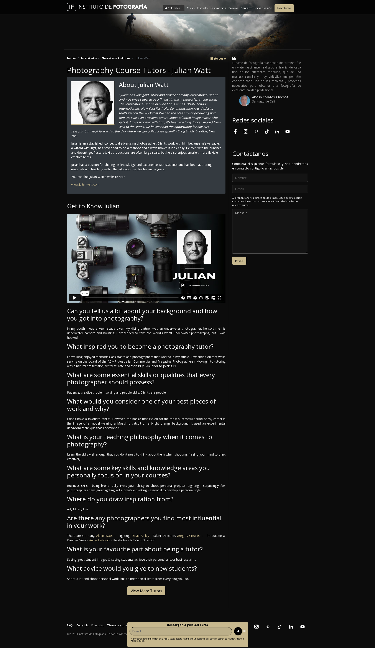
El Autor (217, 58)
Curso (191, 8)
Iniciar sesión (263, 8)
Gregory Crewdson (190, 536)
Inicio (71, 58)
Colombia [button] (174, 8)
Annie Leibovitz (99, 540)
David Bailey (140, 536)
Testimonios (218, 8)
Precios (233, 8)
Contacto (246, 8)
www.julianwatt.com (85, 184)
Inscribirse (284, 8)
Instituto (202, 8)
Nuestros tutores (116, 58)
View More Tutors (146, 590)
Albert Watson (106, 536)
